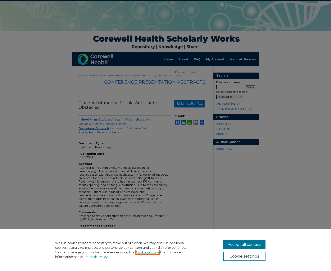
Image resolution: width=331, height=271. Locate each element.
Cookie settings (147, 252)
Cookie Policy (97, 257)
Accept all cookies (244, 244)
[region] (165, 250)
